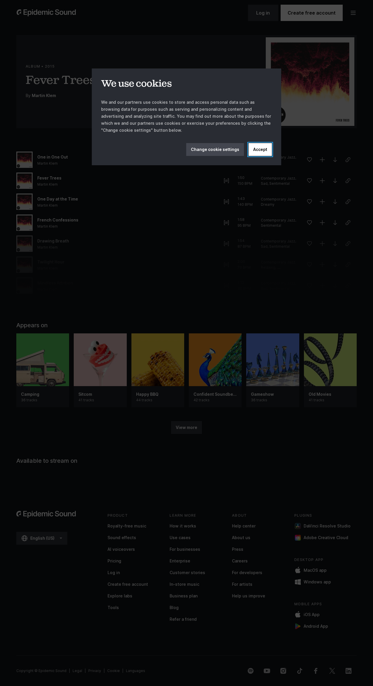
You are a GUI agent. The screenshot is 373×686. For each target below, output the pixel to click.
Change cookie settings (215, 149)
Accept (260, 149)
